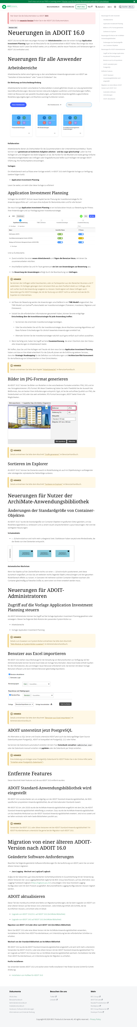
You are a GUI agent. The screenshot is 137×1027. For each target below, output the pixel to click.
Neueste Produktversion (98, 1003)
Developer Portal (96, 1012)
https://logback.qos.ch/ (40, 883)
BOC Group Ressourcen (99, 1009)
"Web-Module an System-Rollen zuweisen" (27, 644)
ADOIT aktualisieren (109, 99)
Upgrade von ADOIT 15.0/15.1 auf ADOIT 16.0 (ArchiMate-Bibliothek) (38, 914)
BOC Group (95, 997)
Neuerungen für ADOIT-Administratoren (113, 49)
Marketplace (95, 1006)
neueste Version (26, 20)
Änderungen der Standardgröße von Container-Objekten (112, 43)
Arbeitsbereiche (108, 20)
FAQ (89, 7)
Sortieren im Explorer (109, 31)
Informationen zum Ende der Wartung (22, 1012)
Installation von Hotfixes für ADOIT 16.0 (27, 975)
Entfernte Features (106, 71)
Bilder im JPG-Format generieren (113, 27)
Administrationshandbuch (18, 1003)
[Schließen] (134, 1)
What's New (81, 7)
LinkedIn (53, 1000)
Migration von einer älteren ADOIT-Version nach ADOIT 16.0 (111, 86)
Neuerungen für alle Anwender (110, 16)
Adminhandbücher (68, 7)
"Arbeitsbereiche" (49, 369)
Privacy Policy (95, 1019)
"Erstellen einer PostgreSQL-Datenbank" (26, 762)
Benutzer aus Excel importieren (112, 60)
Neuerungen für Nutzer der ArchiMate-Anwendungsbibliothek (112, 36)
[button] (100, 6)
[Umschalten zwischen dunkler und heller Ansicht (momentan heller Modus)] (115, 7)
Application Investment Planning (113, 23)
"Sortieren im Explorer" (54, 484)
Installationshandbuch (16, 1006)
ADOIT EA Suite (96, 1000)
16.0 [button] (109, 7)
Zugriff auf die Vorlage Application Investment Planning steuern (113, 54)
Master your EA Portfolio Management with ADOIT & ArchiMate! (85, 1)
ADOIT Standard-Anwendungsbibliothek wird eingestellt (111, 78)
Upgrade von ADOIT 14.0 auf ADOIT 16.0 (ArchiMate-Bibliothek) (36, 919)
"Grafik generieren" (52, 454)
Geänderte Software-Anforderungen (109, 93)
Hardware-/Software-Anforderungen (21, 1009)
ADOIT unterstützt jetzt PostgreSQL (110, 65)
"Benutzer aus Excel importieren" (58, 717)
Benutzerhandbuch (53, 7)
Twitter (52, 997)
